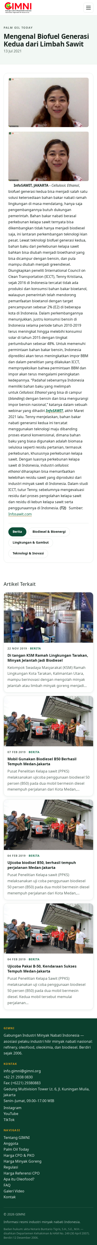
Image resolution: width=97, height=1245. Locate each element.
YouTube (11, 1113)
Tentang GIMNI (17, 1137)
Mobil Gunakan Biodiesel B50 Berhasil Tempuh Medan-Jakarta (41, 761)
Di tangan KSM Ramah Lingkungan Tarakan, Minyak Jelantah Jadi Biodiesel (47, 658)
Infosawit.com (20, 514)
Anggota (11, 1143)
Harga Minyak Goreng (23, 1161)
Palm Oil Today (16, 1149)
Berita (17, 531)
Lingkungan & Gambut (31, 542)
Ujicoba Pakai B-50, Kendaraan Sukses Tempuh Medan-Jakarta (41, 969)
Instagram (12, 1107)
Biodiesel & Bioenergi (49, 531)
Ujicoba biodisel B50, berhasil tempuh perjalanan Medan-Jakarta (41, 865)
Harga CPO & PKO (19, 1155)
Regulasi (11, 1167)
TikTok (9, 1119)
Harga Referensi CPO (22, 1173)
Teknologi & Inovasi (28, 553)
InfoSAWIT (54, 410)
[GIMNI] (18, 7)
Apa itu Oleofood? (19, 1179)
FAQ (7, 1185)
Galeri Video (14, 1191)
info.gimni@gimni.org (22, 1070)
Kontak (10, 1196)
